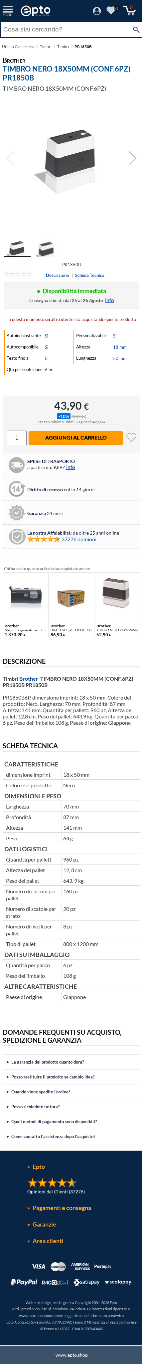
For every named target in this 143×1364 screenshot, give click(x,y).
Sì (46, 336)
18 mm (120, 347)
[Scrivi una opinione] (18, 275)
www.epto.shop (69, 1361)
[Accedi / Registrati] (97, 13)
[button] (132, 158)
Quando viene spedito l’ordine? (40, 1098)
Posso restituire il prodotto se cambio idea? (52, 1083)
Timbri (46, 46)
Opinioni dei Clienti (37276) (53, 1198)
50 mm (120, 358)
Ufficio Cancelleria (18, 46)
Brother (28, 678)
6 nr (49, 369)
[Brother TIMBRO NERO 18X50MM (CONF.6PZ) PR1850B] (71, 158)
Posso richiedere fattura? (35, 1113)
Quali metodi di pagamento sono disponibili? (54, 1127)
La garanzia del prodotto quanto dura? (47, 1068)
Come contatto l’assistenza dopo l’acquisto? (53, 1142)
